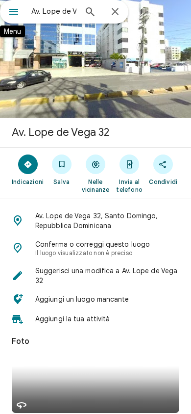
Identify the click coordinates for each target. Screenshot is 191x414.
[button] (95, 220)
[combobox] (53, 11)
